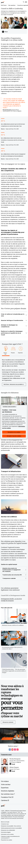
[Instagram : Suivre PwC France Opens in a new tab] (15, 750)
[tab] (6, 350)
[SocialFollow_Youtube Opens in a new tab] (12, 750)
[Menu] (26, 2)
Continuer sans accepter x (9, 406)
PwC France (4, 5)
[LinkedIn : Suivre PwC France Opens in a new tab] (10, 750)
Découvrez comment (8, 722)
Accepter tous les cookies (14, 435)
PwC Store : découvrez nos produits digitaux (15, 384)
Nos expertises (11, 5)
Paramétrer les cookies (6, 840)
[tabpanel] (14, 372)
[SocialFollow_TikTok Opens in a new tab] (17, 750)
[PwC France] (2, 2)
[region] (14, 422)
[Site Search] (23, 2)
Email (13, 764)
